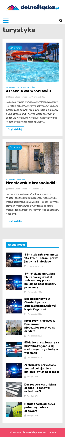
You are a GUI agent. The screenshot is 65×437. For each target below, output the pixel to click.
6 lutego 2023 (38, 189)
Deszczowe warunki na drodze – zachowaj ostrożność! (40, 388)
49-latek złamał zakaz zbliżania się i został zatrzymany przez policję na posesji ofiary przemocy (40, 280)
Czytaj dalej (15, 129)
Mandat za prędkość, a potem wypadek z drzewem (39, 407)
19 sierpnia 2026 (34, 292)
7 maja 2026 (32, 376)
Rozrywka (10, 87)
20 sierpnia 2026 (34, 266)
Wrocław (31, 87)
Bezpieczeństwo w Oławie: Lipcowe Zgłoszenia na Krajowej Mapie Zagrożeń (40, 304)
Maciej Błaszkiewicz (18, 97)
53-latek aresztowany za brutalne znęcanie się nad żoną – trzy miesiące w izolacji (41, 347)
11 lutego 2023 (38, 97)
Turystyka (21, 87)
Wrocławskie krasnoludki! (31, 183)
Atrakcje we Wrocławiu (28, 91)
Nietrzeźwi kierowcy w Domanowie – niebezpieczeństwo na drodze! (39, 326)
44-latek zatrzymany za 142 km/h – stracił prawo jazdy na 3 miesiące (41, 258)
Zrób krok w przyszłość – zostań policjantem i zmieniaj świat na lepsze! (41, 368)
